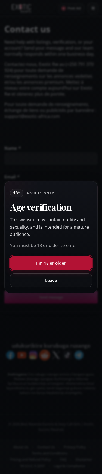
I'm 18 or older (51, 263)
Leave (51, 280)
